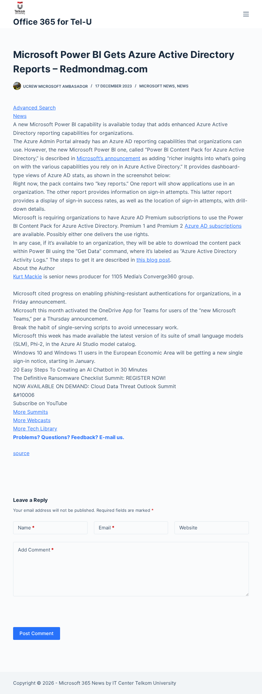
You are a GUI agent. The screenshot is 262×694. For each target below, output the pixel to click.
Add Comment (36, 550)
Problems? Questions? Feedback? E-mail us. (68, 437)
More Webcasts (31, 420)
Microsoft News (157, 86)
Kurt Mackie (27, 276)
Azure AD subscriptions (213, 226)
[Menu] (246, 14)
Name (26, 528)
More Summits (30, 412)
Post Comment (36, 633)
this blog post (153, 260)
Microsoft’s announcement (108, 158)
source (21, 453)
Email (106, 528)
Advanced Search (34, 107)
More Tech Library (35, 428)
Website (188, 528)
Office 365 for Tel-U (52, 22)
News (183, 86)
